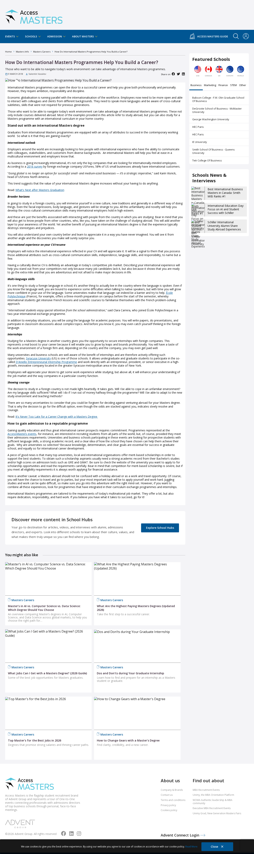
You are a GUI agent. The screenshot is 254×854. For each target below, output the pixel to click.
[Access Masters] (34, 15)
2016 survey (34, 166)
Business (196, 85)
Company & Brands (172, 790)
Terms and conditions (173, 800)
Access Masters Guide (212, 36)
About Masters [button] (83, 36)
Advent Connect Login (180, 835)
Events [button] (10, 36)
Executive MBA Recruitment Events (212, 808)
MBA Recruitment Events (206, 790)
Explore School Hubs (160, 528)
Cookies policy (169, 810)
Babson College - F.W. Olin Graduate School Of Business (218, 99)
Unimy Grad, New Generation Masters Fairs (217, 813)
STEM (233, 85)
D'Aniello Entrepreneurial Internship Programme (46, 362)
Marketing (210, 85)
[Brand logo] (29, 784)
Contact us (167, 795)
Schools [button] (31, 36)
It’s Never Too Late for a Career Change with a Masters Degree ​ (56, 416)
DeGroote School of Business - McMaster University (217, 110)
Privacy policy (168, 805)
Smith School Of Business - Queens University (213, 151)
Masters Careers (23, 600)
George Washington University (210, 119)
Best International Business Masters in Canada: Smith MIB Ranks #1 (225, 192)
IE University (199, 142)
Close (215, 846)
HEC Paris (198, 127)
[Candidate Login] (246, 36)
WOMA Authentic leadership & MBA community (212, 801)
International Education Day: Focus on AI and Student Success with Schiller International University (226, 211)
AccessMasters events (22, 434)
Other (242, 85)
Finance (223, 85)
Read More (191, 846)
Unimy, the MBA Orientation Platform (213, 795)
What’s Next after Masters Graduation (39, 190)
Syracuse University (38, 358)
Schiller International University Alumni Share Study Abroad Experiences (224, 225)
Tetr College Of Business (207, 160)
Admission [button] (55, 36)
